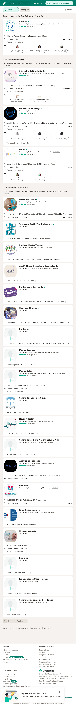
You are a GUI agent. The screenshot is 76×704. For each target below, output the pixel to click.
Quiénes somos (8, 652)
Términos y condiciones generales (15, 659)
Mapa (69, 10)
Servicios (42, 657)
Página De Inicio (8, 628)
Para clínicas (7, 679)
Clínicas (42, 652)
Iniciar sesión (39, 3)
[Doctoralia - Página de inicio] (5, 3)
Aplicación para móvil (47, 664)
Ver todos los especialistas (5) (18, 143)
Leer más (24, 699)
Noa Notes (9, 681)
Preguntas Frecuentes (47, 662)
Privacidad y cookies (10, 650)
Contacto (6, 655)
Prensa (5, 662)
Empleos (13, 657)
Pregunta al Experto (46, 655)
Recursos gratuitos (10, 684)
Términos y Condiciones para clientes (16, 686)
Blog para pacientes (46, 667)
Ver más (61, 24)
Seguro (26, 10)
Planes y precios (9, 674)
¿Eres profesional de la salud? (58, 3)
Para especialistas (9, 676)
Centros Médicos (21, 628)
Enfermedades (44, 659)
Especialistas (44, 650)
